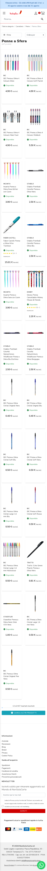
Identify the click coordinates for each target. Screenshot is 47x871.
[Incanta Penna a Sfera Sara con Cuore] (12, 279)
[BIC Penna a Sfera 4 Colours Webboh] (35, 116)
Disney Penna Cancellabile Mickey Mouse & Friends (35, 297)
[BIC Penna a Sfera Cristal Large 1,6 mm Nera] (35, 603)
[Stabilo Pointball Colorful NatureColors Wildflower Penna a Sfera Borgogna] (35, 333)
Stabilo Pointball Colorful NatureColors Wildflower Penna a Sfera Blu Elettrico (11, 354)
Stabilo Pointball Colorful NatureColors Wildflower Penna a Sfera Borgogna (35, 354)
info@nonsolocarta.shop (31, 860)
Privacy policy (14, 800)
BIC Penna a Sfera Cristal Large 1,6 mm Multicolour (10, 568)
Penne (28, 26)
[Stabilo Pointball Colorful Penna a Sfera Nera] (35, 170)
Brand (4, 750)
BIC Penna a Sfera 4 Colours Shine (11, 79)
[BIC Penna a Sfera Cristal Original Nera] (12, 387)
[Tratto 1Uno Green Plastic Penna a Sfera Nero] (35, 549)
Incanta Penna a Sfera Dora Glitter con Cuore (10, 189)
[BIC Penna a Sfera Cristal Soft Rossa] (35, 495)
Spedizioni (6, 765)
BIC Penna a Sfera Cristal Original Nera (11, 404)
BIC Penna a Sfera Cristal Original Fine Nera (11, 676)
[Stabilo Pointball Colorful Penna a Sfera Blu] (35, 224)
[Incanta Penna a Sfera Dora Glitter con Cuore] (12, 170)
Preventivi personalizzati (11, 777)
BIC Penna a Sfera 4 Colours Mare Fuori (11, 133)
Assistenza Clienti (9, 774)
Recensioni (6, 744)
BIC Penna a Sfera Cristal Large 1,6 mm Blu (10, 514)
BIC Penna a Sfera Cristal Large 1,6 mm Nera (34, 622)
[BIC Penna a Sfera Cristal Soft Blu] (12, 441)
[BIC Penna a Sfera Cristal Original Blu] (35, 387)
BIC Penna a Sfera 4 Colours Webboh (35, 133)
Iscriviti (23, 811)
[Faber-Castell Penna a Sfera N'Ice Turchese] (12, 224)
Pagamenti (6, 768)
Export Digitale (9, 865)
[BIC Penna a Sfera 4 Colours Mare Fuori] (12, 116)
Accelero (36, 865)
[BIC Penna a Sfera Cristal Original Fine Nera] (12, 657)
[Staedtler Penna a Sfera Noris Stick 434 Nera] (12, 603)
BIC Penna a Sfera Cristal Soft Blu (10, 458)
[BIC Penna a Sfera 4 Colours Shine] (12, 62)
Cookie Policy (7, 755)
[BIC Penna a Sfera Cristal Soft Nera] (35, 441)
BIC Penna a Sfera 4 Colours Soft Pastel (35, 79)
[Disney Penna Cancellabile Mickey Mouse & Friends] (35, 279)
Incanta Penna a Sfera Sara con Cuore (11, 296)
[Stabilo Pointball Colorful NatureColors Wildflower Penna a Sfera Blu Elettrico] (12, 333)
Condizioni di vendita (10, 771)
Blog (4, 747)
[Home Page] (16, 12)
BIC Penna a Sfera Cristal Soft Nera (34, 458)
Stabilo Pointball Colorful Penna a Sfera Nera (34, 189)
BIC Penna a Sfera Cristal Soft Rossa (34, 512)
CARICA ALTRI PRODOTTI (25, 713)
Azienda (5, 741)
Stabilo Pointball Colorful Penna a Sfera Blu (34, 243)
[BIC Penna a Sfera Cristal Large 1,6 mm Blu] (12, 495)
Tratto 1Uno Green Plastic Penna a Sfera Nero (34, 568)
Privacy (4, 753)
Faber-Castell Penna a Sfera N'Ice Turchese (11, 243)
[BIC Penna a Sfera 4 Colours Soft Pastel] (35, 62)
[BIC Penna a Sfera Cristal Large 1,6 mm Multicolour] (12, 549)
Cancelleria (19, 26)
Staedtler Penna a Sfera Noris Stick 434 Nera (10, 622)
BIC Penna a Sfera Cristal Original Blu (34, 404)
